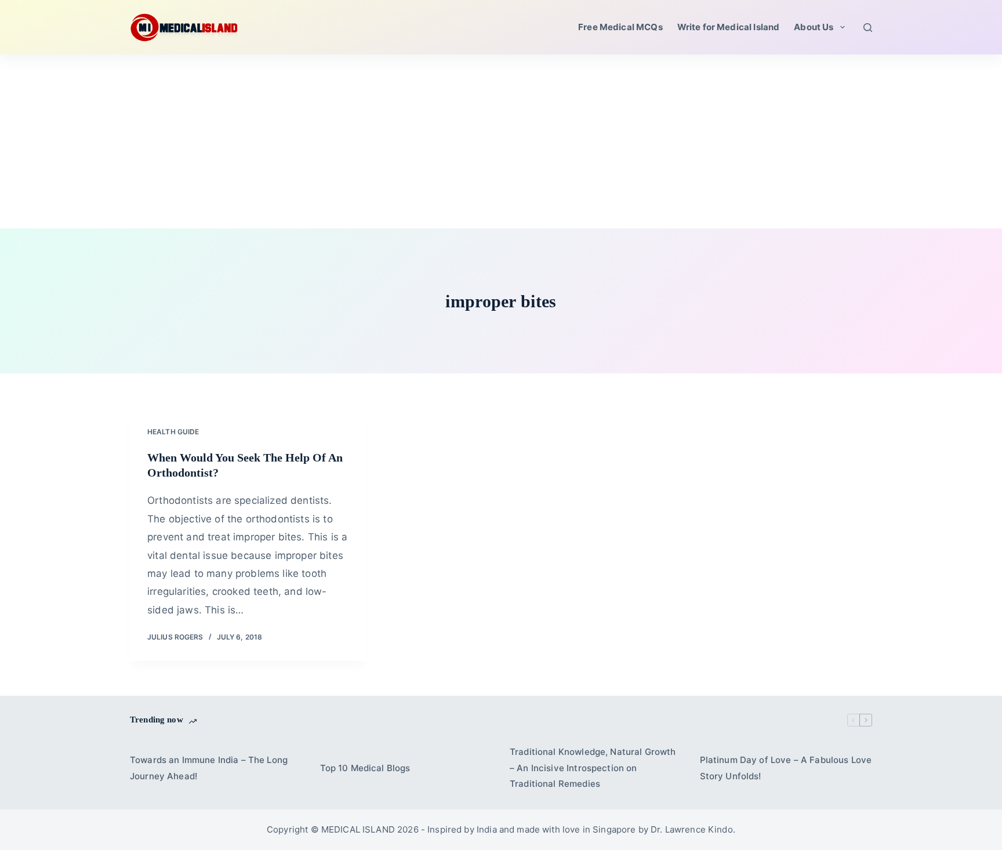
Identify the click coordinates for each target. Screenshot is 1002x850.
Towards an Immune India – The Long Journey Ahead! (209, 768)
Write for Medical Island (728, 26)
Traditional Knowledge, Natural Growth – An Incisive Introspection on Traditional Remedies (593, 768)
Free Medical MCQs (620, 26)
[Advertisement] (501, 141)
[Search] (867, 27)
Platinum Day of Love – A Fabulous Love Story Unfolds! (786, 768)
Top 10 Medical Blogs (365, 767)
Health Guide (173, 431)
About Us (813, 26)
